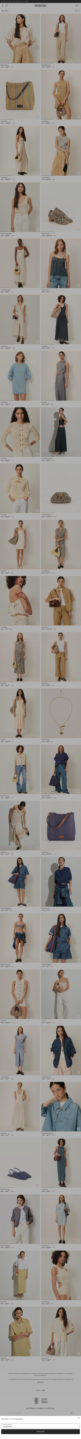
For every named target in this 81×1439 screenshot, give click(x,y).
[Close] (79, 1418)
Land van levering (7, 1424)
